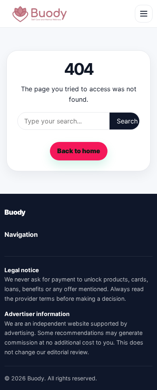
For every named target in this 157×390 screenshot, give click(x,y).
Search (127, 121)
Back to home (78, 151)
